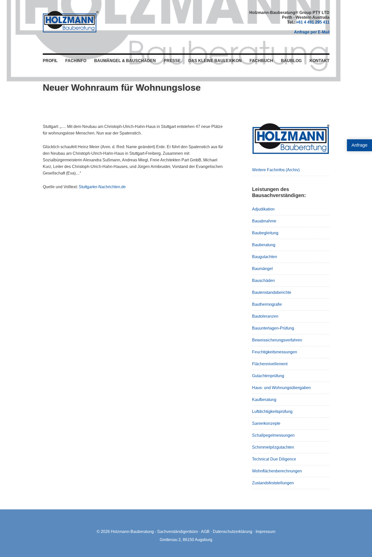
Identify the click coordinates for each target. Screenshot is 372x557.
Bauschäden (263, 280)
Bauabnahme (264, 221)
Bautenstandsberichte (271, 292)
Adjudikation (263, 209)
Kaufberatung (264, 399)
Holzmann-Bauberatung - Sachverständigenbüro (154, 531)
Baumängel (262, 268)
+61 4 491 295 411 (312, 22)
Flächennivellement (269, 364)
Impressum (265, 531)
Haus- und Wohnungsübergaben (281, 388)
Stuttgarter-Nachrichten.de (102, 187)
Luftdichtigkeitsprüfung (272, 411)
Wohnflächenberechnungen (277, 471)
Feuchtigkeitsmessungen (274, 352)
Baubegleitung (265, 233)
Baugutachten (264, 257)
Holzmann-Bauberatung (71, 21)
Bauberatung (263, 245)
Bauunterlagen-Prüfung (273, 328)
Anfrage (359, 145)
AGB (205, 531)
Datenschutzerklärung (232, 531)
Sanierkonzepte (266, 423)
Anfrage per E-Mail (311, 32)
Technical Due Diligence (274, 459)
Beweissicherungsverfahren (277, 340)
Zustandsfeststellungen (273, 483)
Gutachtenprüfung (268, 376)
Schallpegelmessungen (273, 435)
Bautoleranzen (265, 316)
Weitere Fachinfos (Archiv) (276, 170)
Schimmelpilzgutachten (273, 447)
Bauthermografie (267, 304)
